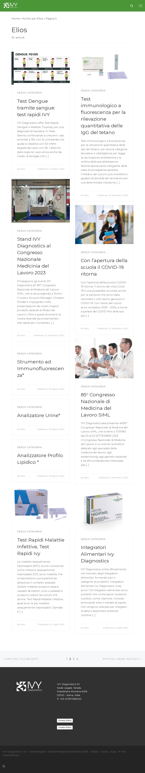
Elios (22, 169)
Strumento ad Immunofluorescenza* (40, 368)
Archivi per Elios (32, 18)
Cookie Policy (64, 727)
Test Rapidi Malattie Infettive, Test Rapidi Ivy (40, 546)
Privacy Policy (64, 720)
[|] (11, 5)
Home (15, 18)
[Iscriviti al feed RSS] (4, 766)
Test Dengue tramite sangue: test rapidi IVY (36, 107)
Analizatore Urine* (38, 415)
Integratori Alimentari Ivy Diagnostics (97, 554)
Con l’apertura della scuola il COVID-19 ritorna (104, 267)
